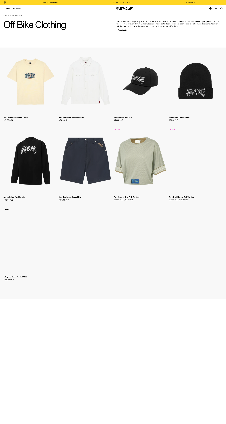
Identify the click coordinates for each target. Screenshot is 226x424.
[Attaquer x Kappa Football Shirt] (30, 240)
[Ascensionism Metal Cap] (140, 81)
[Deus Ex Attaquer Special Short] (85, 160)
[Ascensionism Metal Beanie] (195, 81)
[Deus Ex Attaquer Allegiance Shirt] (85, 81)
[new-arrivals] (153, 2)
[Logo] (124, 8)
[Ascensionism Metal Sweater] (30, 160)
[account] (216, 8)
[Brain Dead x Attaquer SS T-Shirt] (30, 81)
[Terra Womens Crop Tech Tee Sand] (140, 160)
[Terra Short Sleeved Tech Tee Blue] (195, 160)
